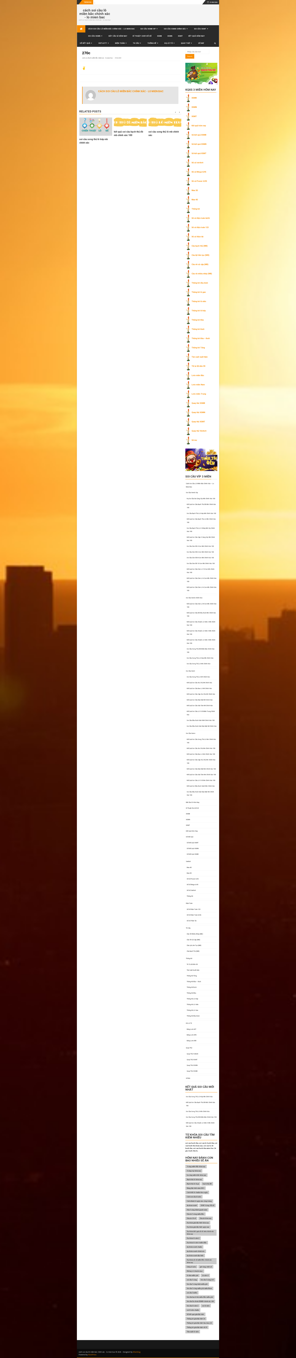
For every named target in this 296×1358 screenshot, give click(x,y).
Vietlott (102, 43)
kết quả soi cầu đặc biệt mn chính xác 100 (201, 769)
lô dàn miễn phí (192, 1275)
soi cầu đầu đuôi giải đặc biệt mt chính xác (202, 726)
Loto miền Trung (199, 394)
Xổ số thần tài (197, 237)
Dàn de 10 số (191, 1218)
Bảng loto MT (191, 1029)
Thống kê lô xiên (199, 301)
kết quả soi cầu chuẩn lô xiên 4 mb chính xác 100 (201, 641)
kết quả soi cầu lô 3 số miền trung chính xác (201, 713)
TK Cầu (136, 43)
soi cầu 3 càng (192, 1280)
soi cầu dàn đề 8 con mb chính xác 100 (200, 558)
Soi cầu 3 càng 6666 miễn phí (197, 1284)
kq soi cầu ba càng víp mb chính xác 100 (201, 498)
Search (189, 56)
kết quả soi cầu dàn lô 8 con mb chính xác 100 (202, 605)
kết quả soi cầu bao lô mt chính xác (199, 688)
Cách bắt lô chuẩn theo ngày (197, 1192)
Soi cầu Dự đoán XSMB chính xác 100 (200, 1301)
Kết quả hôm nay (196, 36)
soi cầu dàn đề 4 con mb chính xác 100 (200, 546)
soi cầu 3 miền (192, 1293)
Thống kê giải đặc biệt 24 (196, 1319)
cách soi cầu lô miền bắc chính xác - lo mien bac (94, 13)
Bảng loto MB (191, 1041)
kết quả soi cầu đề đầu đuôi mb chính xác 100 (201, 614)
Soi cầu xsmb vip (148, 29)
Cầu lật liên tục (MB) (200, 255)
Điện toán (120, 43)
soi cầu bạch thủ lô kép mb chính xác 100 (201, 513)
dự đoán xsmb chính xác (196, 1251)
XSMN (169, 36)
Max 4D (195, 200)
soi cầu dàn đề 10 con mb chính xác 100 (201, 563)
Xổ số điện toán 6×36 (194, 915)
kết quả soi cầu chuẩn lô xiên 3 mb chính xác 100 (201, 632)
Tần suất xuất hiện (200, 357)
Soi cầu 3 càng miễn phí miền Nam (199, 1288)
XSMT (180, 36)
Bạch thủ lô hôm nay (194, 1179)
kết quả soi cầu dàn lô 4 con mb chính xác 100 (202, 579)
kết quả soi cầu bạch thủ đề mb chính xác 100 (109, 2)
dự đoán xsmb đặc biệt (195, 1255)
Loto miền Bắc (198, 375)
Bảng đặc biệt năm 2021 (195, 1188)
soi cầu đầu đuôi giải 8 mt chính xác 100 (201, 720)
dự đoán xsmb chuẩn (194, 1247)
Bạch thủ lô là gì (193, 1184)
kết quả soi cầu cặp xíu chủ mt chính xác (201, 694)
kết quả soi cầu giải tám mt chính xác (200, 705)
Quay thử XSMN (198, 412)
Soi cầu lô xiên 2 (192, 1306)
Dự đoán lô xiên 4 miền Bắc (197, 1242)
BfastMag (136, 1352)
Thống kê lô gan (199, 292)
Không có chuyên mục (195, 1271)
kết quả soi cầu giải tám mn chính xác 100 (201, 774)
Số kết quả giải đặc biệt (195, 1314)
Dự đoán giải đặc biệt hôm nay (198, 1223)
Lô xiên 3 (205, 1275)
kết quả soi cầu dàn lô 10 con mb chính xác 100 (200, 570)
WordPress (92, 1354)
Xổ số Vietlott (191, 890)
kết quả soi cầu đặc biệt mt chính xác (200, 700)
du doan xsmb (192, 1205)
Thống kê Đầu (198, 320)
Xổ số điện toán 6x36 (201, 218)
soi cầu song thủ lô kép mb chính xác (200, 658)
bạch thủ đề (207, 1184)
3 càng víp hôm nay (194, 1171)
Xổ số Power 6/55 (199, 181)
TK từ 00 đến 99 (198, 366)
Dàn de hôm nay (205, 1218)
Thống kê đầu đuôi (200, 283)
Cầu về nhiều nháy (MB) (202, 274)
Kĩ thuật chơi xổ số (142, 36)
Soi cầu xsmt (200, 29)
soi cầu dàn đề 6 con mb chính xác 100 (200, 552)
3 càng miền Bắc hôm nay (196, 1166)
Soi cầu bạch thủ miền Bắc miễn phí (200, 1297)
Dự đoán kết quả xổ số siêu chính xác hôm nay (200, 1232)
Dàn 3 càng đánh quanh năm (197, 1210)
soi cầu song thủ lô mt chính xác (198, 677)
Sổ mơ (201, 43)
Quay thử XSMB (198, 403)
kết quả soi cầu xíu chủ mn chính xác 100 (201, 748)
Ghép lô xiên (191, 1267)
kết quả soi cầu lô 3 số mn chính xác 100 (201, 780)
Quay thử (185, 43)
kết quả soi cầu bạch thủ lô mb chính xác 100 (201, 520)
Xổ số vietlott (197, 163)
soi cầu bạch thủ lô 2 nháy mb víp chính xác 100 (201, 529)
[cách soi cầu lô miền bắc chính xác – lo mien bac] (81, 28)
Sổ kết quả (85, 43)
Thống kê (151, 43)
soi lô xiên (205, 1306)
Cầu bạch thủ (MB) (200, 246)
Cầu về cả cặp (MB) (200, 264)
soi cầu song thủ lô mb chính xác (198, 664)
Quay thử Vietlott (199, 431)
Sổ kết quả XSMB (199, 135)
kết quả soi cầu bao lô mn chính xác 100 (201, 754)
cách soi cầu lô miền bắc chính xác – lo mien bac (111, 29)
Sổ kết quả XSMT (199, 153)
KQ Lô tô (168, 43)
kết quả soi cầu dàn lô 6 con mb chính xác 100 (202, 588)
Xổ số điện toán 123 (200, 227)
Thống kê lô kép (199, 311)
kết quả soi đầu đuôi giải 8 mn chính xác (201, 786)
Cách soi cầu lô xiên (194, 1197)
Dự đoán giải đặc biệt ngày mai (198, 1227)
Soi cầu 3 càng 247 (207, 1280)
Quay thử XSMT (198, 422)
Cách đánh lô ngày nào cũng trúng (199, 1201)
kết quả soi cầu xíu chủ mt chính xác (199, 683)
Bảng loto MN (191, 1035)
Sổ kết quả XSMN (199, 144)
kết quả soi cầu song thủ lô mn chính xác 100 (201, 741)
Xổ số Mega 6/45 (199, 172)
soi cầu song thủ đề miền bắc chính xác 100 (201, 650)
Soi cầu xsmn (94, 36)
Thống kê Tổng (198, 348)
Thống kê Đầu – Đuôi (201, 338)
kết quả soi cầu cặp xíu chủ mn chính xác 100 (201, 761)
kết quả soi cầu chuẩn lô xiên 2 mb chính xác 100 (201, 623)
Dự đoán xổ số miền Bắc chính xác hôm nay (199, 1261)
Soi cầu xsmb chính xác (175, 29)
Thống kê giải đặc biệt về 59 (197, 1327)
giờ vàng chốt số (206, 1267)
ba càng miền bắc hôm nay (196, 1175)
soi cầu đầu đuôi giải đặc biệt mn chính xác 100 (200, 793)
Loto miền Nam (198, 385)
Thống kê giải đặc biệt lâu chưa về (199, 1323)
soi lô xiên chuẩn (193, 1310)
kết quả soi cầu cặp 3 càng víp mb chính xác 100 (201, 538)
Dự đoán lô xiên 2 (193, 1238)
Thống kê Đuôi (198, 329)
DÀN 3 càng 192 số (207, 1205)
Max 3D (195, 190)
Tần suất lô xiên (193, 1331)
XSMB (159, 36)
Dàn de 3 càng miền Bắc (195, 1214)
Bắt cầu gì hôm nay (118, 36)
